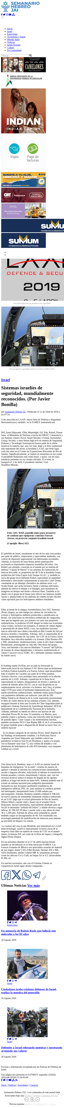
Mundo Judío (13, 39)
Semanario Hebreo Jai (15, 411)
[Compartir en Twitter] (10, 922)
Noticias (11, 42)
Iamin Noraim (13, 45)
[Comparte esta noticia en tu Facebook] (6, 879)
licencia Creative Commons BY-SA (41, 1095)
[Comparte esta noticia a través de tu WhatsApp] (27, 879)
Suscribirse (23, 1085)
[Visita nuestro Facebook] (1, 14)
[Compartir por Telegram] (37, 879)
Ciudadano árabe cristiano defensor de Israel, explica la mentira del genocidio (29, 991)
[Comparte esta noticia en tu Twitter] (16, 879)
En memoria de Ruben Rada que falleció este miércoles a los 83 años (28, 932)
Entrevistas (12, 34)
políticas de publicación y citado (40, 1104)
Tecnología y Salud (16, 37)
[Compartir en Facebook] (7, 922)
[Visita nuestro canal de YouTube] (10, 14)
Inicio (10, 28)
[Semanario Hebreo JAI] (20, 12)
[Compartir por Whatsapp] (13, 922)
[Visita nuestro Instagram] (7, 14)
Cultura (10, 47)
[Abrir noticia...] (27, 919)
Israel (9, 31)
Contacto (34, 1085)
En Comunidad (14, 50)
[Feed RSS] (16, 1080)
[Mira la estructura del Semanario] (13, 14)
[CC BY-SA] (32, 1099)
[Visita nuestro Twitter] (4, 14)
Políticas (12, 1085)
